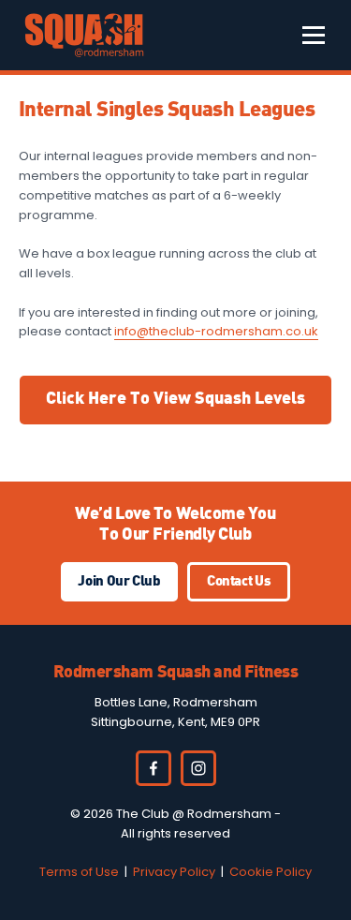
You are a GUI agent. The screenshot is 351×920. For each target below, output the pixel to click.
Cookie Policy (270, 872)
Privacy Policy (174, 872)
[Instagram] (198, 768)
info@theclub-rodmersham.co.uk (216, 331)
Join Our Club (119, 581)
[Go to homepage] (84, 35)
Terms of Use (79, 872)
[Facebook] (153, 768)
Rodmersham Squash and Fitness (176, 672)
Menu (313, 35)
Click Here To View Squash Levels (175, 399)
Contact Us (239, 581)
